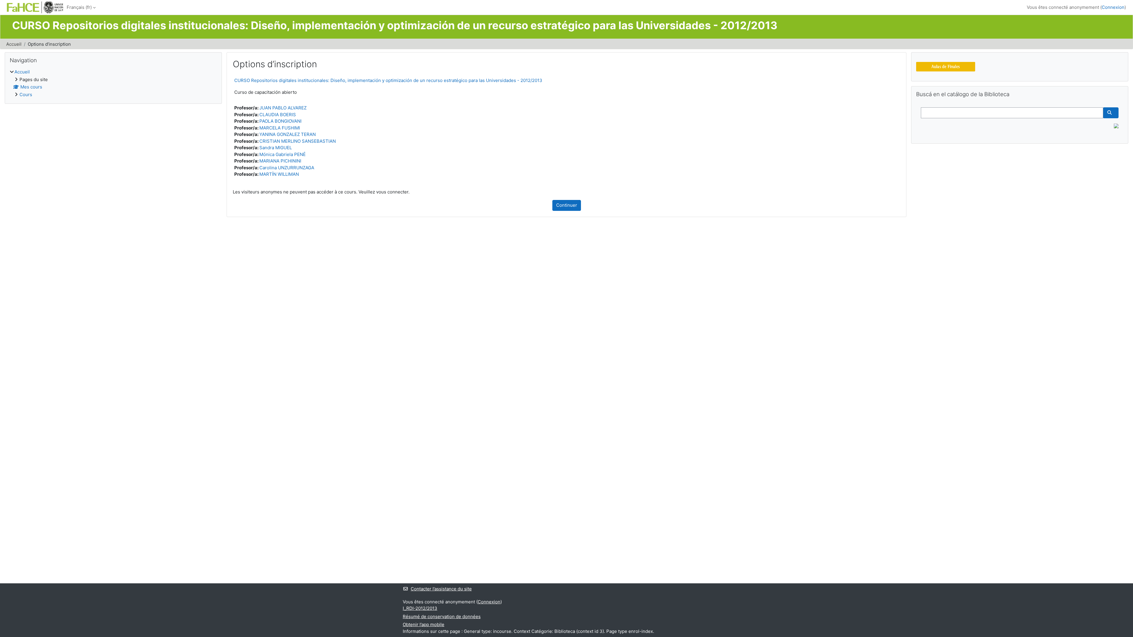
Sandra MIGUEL (275, 147)
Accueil (14, 44)
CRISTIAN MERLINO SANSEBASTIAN (297, 141)
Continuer (566, 205)
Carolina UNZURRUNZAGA (286, 167)
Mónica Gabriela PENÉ (282, 154)
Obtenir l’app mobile (423, 624)
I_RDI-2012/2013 (420, 608)
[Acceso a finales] (945, 66)
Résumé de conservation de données (442, 616)
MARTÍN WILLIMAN (279, 174)
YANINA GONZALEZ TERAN (287, 134)
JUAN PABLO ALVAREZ (283, 108)
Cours (25, 94)
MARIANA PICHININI (280, 161)
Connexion (1113, 7)
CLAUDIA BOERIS (277, 114)
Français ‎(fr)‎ (79, 7)
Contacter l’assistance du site (441, 589)
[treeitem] (113, 83)
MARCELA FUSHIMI (279, 128)
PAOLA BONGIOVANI (280, 121)
